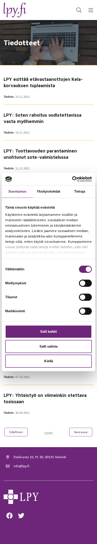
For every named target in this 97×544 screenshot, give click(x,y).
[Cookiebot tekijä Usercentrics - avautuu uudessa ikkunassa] (72, 179)
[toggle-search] (79, 10)
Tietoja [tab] (79, 191)
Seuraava (83, 431)
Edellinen (18, 431)
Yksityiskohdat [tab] (48, 191)
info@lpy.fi (21, 466)
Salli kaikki (48, 331)
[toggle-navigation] (90, 10)
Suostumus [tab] (17, 191)
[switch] (85, 283)
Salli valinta (48, 346)
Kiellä (48, 361)
